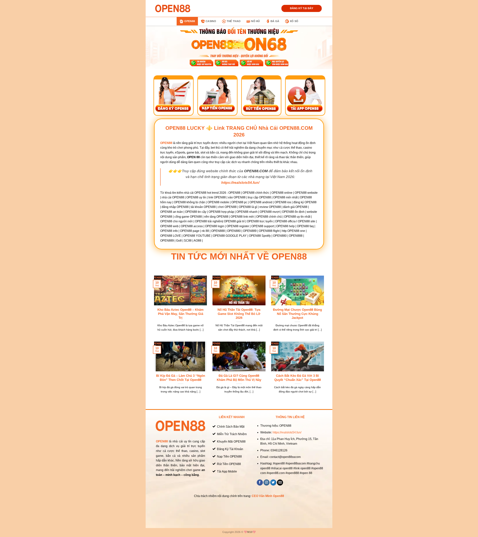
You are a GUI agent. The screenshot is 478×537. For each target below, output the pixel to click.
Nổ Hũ (255, 21)
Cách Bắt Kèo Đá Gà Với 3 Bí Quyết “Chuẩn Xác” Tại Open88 (297, 378)
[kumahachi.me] (172, 8)
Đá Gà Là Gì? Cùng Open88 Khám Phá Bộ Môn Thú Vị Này (239, 378)
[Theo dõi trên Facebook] (260, 482)
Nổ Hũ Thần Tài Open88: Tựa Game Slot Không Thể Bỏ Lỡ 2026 (239, 314)
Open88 (189, 21)
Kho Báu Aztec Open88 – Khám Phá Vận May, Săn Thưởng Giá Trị (180, 314)
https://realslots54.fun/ (287, 432)
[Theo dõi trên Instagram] (266, 482)
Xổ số (294, 21)
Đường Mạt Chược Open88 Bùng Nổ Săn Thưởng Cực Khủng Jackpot (297, 314)
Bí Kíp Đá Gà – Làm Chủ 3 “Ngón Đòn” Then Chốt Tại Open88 (180, 378)
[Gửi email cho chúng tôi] (280, 482)
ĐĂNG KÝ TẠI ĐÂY (301, 8)
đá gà (275, 21)
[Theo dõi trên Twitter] (273, 482)
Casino (211, 21)
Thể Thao (233, 21)
